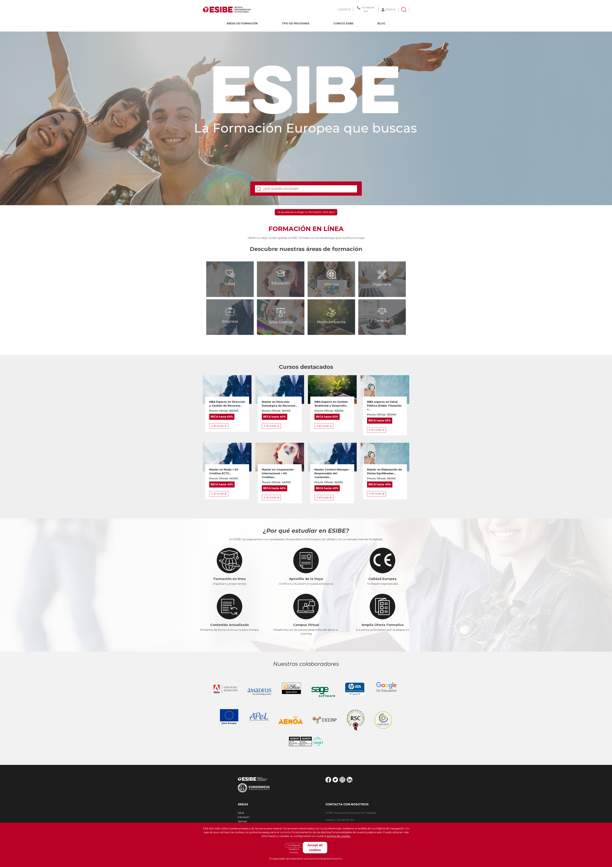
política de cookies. (339, 836)
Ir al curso (217, 425)
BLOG (381, 23)
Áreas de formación (242, 23)
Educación (243, 817)
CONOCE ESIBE (343, 23)
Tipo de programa (295, 23)
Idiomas (242, 821)
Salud (241, 812)
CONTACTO (344, 9)
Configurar (294, 845)
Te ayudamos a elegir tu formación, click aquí (306, 212)
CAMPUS (390, 9)
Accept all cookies (315, 847)
